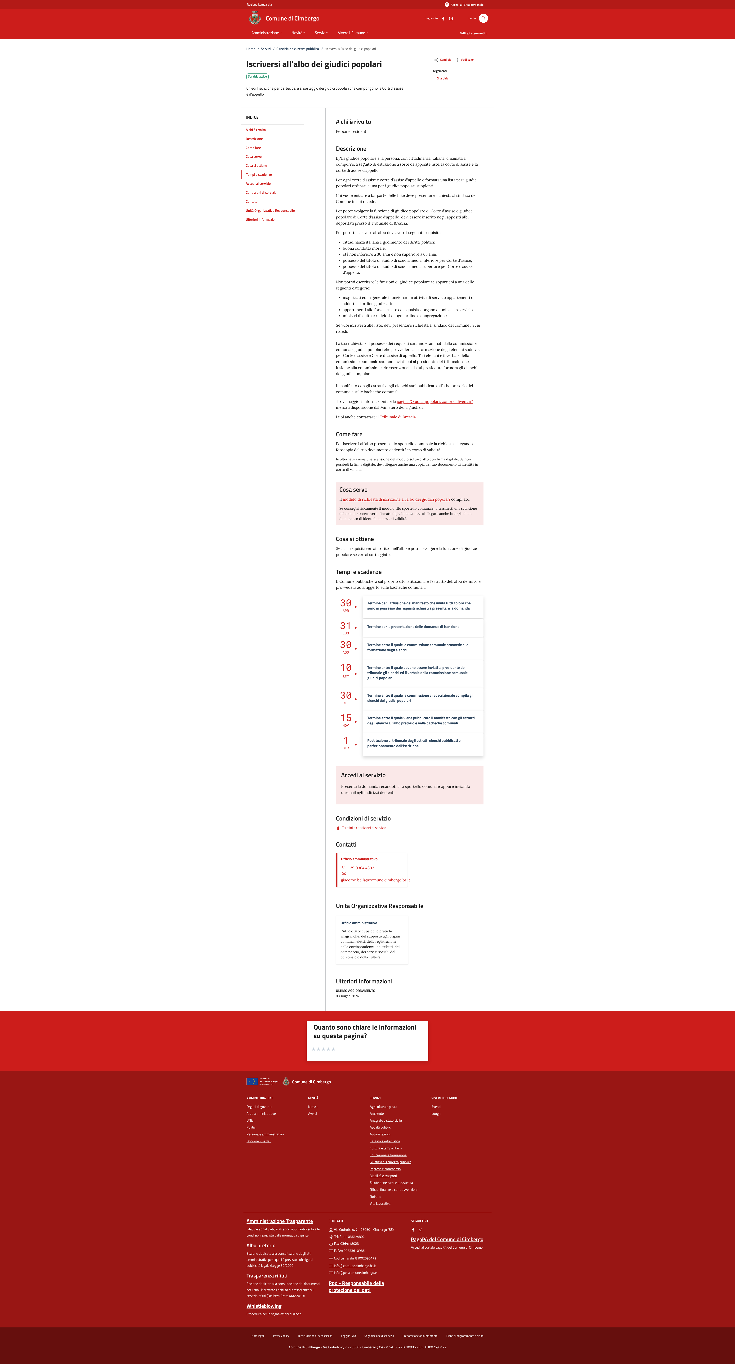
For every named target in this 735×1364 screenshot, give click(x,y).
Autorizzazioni (380, 1134)
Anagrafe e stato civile (386, 1120)
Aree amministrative (261, 1113)
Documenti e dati (259, 1141)
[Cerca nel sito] (483, 18)
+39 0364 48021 (362, 867)
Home (250, 48)
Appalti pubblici (380, 1127)
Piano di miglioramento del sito (464, 1336)
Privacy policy (281, 1336)
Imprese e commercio (385, 1168)
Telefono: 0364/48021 (350, 1236)
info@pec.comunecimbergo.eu (356, 1272)
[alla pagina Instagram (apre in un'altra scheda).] (449, 18)
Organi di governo (259, 1106)
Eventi (436, 1106)
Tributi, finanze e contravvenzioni (393, 1189)
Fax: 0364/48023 (346, 1243)
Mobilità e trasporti (383, 1175)
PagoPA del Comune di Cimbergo (447, 1239)
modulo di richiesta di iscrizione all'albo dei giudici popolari (396, 499)
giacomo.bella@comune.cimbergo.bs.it (375, 880)
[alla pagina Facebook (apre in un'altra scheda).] (442, 18)
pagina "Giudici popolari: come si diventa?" (435, 401)
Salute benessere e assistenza (391, 1182)
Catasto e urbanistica (385, 1141)
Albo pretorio (261, 1245)
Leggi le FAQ (348, 1336)
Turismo (375, 1196)
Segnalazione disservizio (379, 1336)
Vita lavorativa (380, 1203)
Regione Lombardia (259, 4)
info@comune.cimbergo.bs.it (354, 1265)
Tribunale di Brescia (398, 416)
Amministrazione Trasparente (280, 1221)
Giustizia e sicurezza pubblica (297, 48)
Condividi (445, 59)
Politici (251, 1127)
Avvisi (312, 1113)
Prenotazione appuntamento (420, 1336)
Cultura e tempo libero (386, 1148)
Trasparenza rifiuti (267, 1276)
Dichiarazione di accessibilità (315, 1336)
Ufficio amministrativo (359, 859)
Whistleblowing (264, 1306)
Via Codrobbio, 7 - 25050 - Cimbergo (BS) (369, 1229)
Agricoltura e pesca (383, 1106)
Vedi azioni (467, 59)
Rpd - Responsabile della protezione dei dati (356, 1286)
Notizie (313, 1106)
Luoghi (436, 1113)
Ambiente (377, 1113)
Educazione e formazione (388, 1155)
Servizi (266, 48)
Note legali (258, 1336)
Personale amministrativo (265, 1134)
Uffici (250, 1120)
